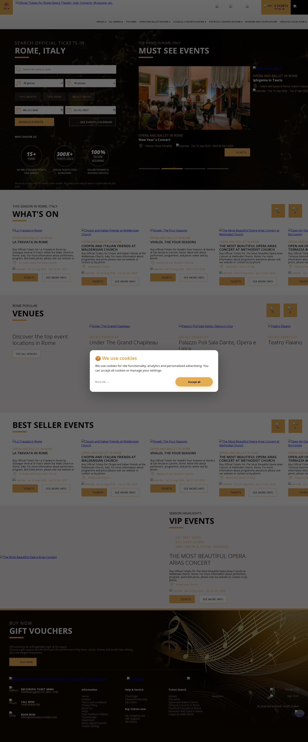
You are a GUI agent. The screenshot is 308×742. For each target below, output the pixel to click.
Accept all (194, 381)
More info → (102, 382)
